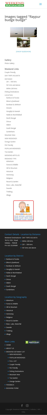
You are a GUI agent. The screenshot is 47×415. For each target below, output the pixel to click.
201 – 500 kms (11, 82)
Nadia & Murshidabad (14, 115)
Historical (9, 171)
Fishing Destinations (12, 92)
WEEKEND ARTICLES (12, 155)
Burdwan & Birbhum (13, 105)
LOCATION (9, 95)
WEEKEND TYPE (10, 159)
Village (8, 195)
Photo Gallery (9, 63)
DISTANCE (8, 79)
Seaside (9, 188)
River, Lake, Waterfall (13, 185)
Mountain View (10, 135)
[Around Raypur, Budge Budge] (23, 42)
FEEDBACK (10, 385)
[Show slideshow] (23, 51)
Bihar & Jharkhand (12, 101)
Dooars (9, 108)
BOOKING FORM (12, 388)
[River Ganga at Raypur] (30, 32)
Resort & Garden (12, 181)
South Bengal (11, 128)
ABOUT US (10, 348)
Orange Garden (10, 142)
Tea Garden (9, 152)
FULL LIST (13, 361)
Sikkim (8, 125)
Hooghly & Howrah (13, 111)
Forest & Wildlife (12, 165)
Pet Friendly (9, 145)
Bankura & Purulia (12, 98)
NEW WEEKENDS (11, 138)
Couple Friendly (10, 72)
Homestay (10, 175)
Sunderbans (10, 132)
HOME (8, 345)
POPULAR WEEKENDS (13, 148)
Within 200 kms (11, 88)
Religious (9, 178)
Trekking (9, 192)
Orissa (8, 121)
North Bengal (11, 118)
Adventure (10, 161)
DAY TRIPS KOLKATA (12, 76)
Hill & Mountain (11, 168)
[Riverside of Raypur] (16, 32)
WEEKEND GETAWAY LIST (15, 352)
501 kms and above (13, 85)
